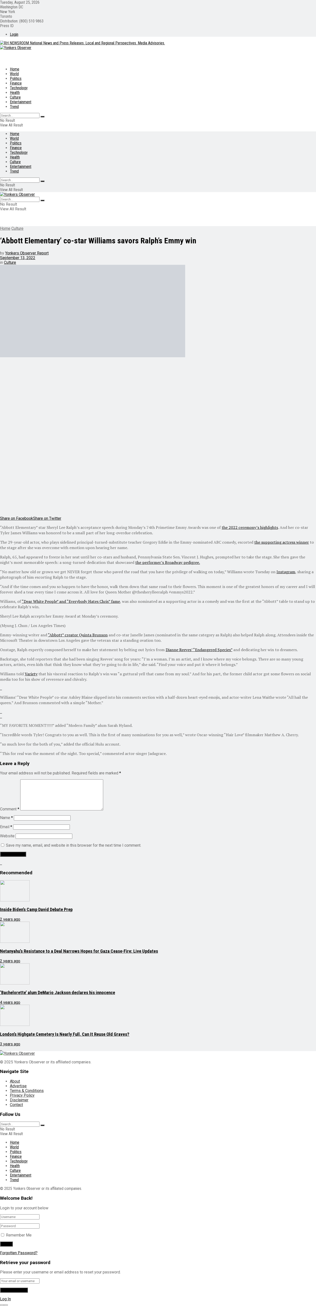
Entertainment (20, 102)
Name (6, 817)
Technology (19, 88)
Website (7, 836)
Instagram (285, 571)
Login (14, 34)
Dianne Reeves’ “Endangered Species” (199, 649)
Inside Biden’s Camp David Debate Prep (36, 909)
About (15, 1081)
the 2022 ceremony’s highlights (250, 527)
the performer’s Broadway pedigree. (167, 562)
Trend (14, 106)
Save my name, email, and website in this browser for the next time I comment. (73, 845)
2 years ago (10, 919)
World (14, 74)
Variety (31, 674)
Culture (15, 97)
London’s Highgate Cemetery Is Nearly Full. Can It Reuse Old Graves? (64, 1034)
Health (15, 92)
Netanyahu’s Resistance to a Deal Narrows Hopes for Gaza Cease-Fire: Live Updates (79, 951)
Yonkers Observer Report (27, 253)
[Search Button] (42, 116)
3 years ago (10, 1044)
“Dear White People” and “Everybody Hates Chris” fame (71, 601)
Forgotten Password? (19, 1253)
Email (6, 826)
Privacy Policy (22, 1095)
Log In (5, 1299)
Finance (16, 83)
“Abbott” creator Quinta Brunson (78, 635)
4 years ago (10, 1002)
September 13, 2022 (17, 257)
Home (14, 69)
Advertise (18, 1086)
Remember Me (19, 1235)
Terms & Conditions (27, 1090)
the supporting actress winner (281, 542)
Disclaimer (19, 1100)
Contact (16, 1104)
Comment (9, 809)
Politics (15, 78)
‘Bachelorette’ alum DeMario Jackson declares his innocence (57, 992)
